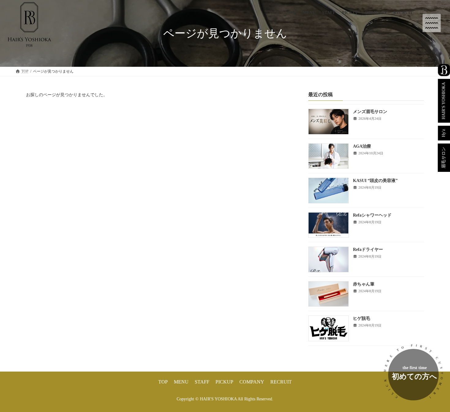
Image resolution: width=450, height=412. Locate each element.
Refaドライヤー (368, 250)
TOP (163, 381)
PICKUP (224, 381)
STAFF (202, 381)
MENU (181, 381)
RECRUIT (281, 381)
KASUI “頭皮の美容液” (375, 181)
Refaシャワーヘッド (372, 215)
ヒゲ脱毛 (361, 318)
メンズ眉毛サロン (370, 112)
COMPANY (251, 381)
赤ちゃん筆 (363, 284)
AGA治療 (362, 146)
